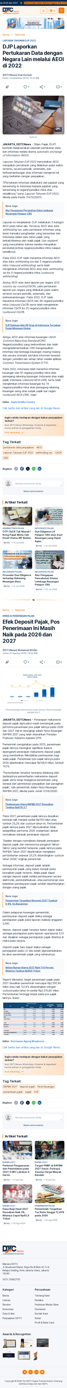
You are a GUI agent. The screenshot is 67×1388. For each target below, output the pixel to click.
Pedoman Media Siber (47, 1304)
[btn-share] (41, 87)
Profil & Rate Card (44, 1322)
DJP (36, 1091)
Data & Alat (8, 1313)
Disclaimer (40, 1309)
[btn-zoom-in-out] (7, 87)
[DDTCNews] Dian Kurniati (17, 75)
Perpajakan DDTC (12, 1318)
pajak (28, 1091)
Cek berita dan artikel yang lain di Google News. (31, 408)
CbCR (58, 452)
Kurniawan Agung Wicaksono (27, 1041)
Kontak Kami (41, 1313)
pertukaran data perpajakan (18, 447)
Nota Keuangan (46, 1086)
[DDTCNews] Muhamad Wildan (20, 650)
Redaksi (39, 1300)
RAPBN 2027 (10, 1086)
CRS (5, 457)
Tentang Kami (42, 1295)
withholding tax (44, 452)
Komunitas (8, 1309)
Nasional (20, 34)
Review (7, 1304)
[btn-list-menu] (61, 10)
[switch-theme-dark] (43, 11)
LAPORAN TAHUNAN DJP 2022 (19, 40)
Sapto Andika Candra (23, 402)
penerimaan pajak (13, 1091)
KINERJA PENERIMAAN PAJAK (18, 615)
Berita (6, 34)
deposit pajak (27, 1086)
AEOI (39, 447)
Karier (38, 1318)
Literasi (6, 1300)
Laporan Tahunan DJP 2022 (18, 452)
